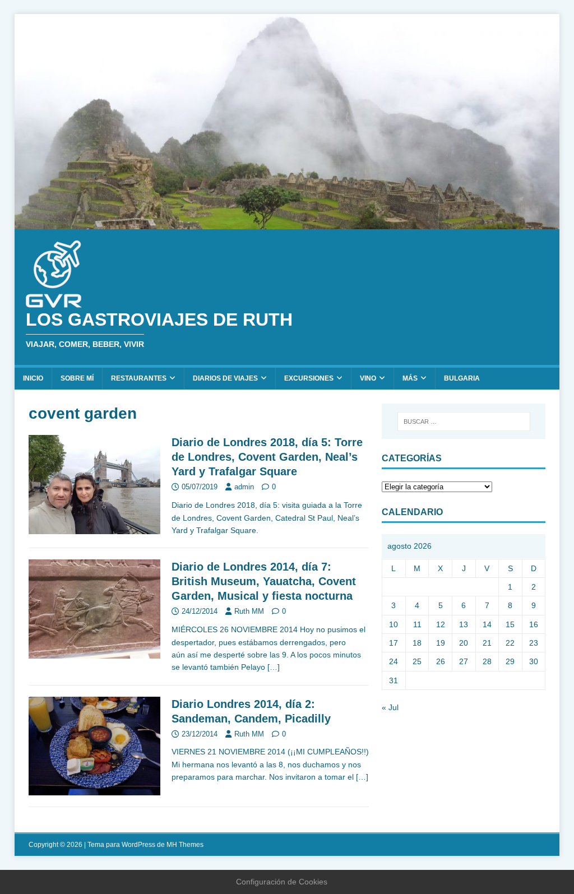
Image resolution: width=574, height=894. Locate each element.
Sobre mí (77, 378)
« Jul (390, 707)
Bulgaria (462, 378)
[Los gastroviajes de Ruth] (287, 223)
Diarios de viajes (225, 378)
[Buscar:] (464, 421)
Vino (368, 378)
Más (410, 378)
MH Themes (184, 845)
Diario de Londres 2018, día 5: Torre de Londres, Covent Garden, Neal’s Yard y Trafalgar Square (267, 457)
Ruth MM (249, 611)
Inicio (33, 378)
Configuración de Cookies (281, 881)
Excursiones (309, 378)
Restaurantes (138, 378)
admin (244, 487)
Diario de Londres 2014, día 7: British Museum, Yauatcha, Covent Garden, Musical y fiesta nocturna (264, 581)
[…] (273, 667)
